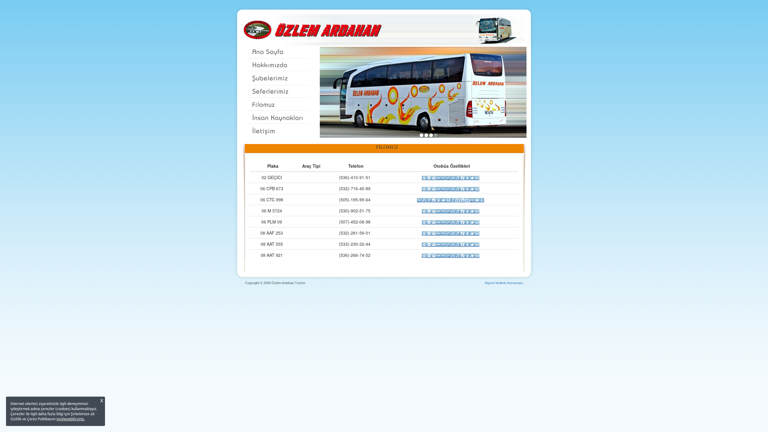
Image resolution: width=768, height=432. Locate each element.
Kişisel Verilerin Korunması (504, 283)
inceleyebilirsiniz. (70, 419)
